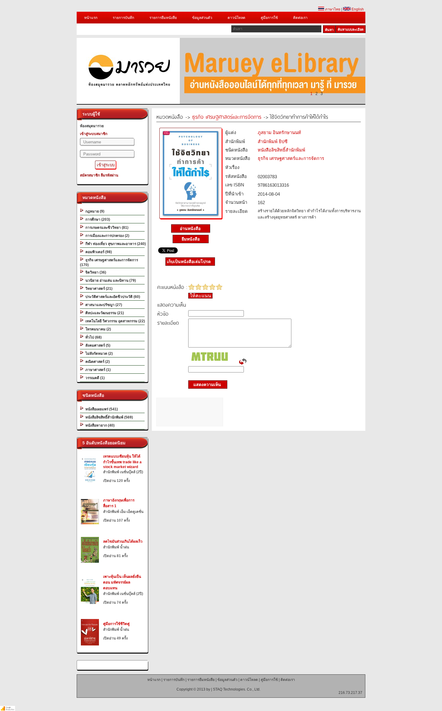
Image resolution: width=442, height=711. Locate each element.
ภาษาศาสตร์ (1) (97, 370)
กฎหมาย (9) (94, 211)
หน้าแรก (90, 18)
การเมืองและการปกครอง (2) (106, 236)
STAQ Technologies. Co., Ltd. (236, 689)
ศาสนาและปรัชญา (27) (103, 305)
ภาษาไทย (332, 9)
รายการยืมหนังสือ (163, 18)
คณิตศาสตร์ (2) (97, 362)
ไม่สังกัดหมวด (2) (98, 353)
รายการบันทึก (123, 18)
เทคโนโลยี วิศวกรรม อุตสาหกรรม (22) (114, 321)
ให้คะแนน (200, 295)
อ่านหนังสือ (191, 228)
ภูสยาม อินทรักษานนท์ (279, 132)
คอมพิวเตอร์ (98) (98, 252)
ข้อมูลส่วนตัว (202, 18)
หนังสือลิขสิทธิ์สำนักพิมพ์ (281, 149)
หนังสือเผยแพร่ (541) (101, 409)
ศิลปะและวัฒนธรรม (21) (104, 313)
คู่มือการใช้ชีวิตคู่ (116, 624)
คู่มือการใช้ (269, 18)
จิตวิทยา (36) (95, 272)
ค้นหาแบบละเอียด (350, 29)
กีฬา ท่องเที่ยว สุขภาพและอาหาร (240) (115, 244)
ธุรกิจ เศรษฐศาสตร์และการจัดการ (226, 116)
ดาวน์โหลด (236, 18)
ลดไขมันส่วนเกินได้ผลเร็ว (123, 541)
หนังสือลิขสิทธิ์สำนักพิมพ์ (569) (108, 417)
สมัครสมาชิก (90, 175)
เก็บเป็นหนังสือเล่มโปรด (189, 261)
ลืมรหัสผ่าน (109, 175)
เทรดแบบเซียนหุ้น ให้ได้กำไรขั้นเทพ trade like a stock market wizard (122, 461)
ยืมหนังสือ (191, 239)
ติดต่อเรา (300, 18)
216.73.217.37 (350, 693)
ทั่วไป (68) (93, 337)
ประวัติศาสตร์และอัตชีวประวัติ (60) (112, 297)
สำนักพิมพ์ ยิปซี (272, 141)
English (357, 9)
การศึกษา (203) (97, 219)
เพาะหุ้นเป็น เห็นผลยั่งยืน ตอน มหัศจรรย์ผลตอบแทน (122, 582)
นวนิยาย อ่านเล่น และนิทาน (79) (110, 280)
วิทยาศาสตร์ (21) (98, 289)
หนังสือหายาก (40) (99, 425)
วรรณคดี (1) (94, 378)
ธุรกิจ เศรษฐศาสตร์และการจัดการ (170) (109, 262)
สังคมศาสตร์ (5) (97, 345)
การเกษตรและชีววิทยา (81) (106, 227)
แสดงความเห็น (205, 384)
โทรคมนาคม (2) (97, 329)
